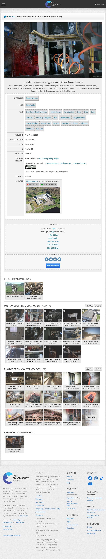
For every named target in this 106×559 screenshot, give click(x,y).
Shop (68, 483)
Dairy (93, 112)
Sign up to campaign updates (94, 499)
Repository (74, 498)
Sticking (56, 123)
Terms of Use (7, 529)
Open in (33, 185)
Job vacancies (40, 512)
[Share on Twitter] (51, 259)
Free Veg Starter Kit (94, 530)
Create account (72, 525)
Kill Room (84, 123)
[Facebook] (90, 478)
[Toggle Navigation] (3, 4)
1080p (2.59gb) (53, 235)
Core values (40, 505)
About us (39, 496)
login (53, 228)
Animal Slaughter (32, 123)
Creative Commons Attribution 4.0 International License (66, 163)
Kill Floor (74, 123)
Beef (55, 117)
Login (68, 522)
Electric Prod (45, 123)
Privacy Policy (7, 526)
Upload (98, 306)
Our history (40, 502)
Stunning (65, 123)
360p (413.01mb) (53, 245)
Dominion (72, 494)
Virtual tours (71, 509)
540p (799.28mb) (53, 241)
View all (89, 306)
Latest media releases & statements (96, 511)
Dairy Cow (29, 117)
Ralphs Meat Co (32, 181)
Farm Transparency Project (49, 158)
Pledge (89, 527)
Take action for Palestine (11, 535)
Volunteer (70, 480)
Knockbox (29, 129)
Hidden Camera (55, 112)
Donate (69, 476)
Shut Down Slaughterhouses (36, 112)
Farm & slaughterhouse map (72, 503)
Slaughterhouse (31, 98)
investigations (8, 522)
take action (20, 522)
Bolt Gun (39, 129)
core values (23, 516)
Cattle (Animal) (65, 117)
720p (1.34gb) (53, 238)
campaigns (17, 520)
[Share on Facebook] (47, 259)
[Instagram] (96, 478)
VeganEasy (91, 533)
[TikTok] (101, 478)
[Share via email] (55, 259)
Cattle (86, 112)
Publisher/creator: (32, 158)
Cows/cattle (30, 105)
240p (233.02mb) (53, 248)
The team (39, 499)
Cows (79, 112)
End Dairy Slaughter (43, 117)
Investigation (69, 112)
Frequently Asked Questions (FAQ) (48, 509)
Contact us (39, 515)
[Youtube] (90, 484)
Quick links (70, 528)
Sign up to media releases (93, 516)
